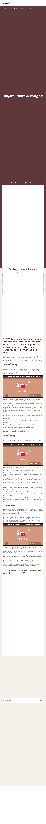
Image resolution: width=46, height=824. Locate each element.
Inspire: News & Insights (10, 8)
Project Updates (15, 182)
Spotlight (7, 182)
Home (3, 8)
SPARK (6, 338)
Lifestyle (32, 182)
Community (18, 8)
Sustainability (24, 182)
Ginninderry (6, 3)
